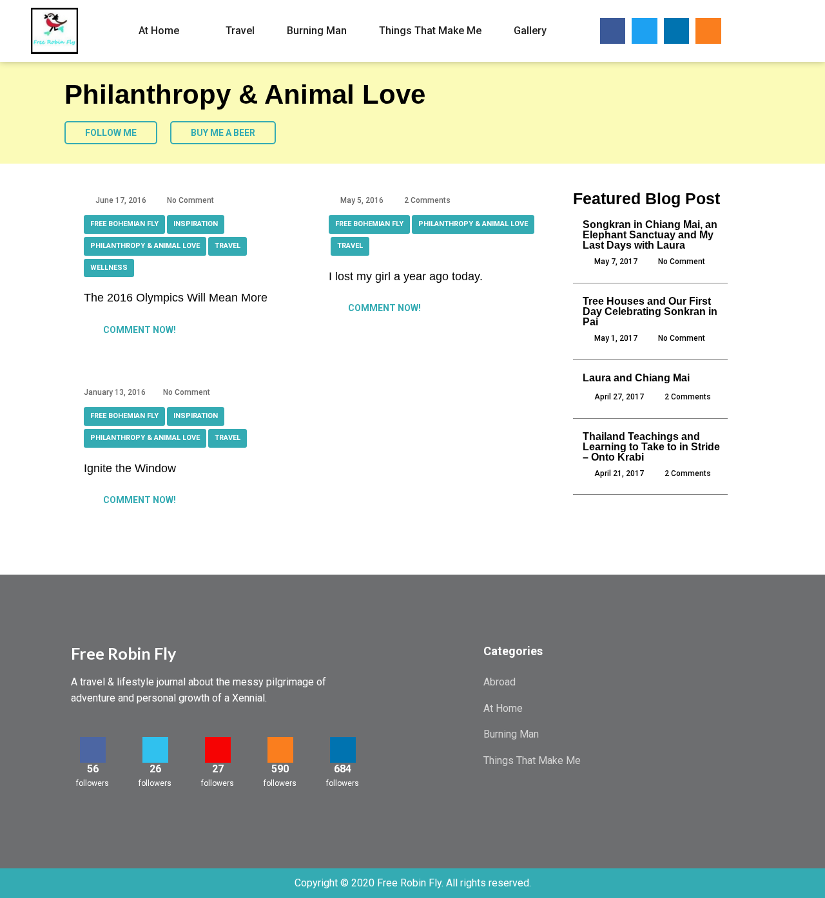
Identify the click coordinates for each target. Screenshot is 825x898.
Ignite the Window (130, 468)
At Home (159, 30)
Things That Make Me (430, 30)
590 (280, 769)
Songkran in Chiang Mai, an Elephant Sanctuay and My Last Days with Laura (650, 235)
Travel (240, 30)
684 (342, 769)
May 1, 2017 (615, 338)
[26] (155, 750)
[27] (218, 750)
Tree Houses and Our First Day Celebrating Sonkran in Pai (650, 311)
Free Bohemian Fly (124, 224)
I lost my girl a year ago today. (406, 276)
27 (218, 769)
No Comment (190, 200)
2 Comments (427, 200)
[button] (758, 31)
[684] (343, 750)
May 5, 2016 (361, 200)
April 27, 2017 (619, 396)
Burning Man (317, 30)
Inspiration (195, 224)
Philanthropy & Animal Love (145, 246)
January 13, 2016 (115, 392)
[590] (280, 750)
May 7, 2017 (615, 261)
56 (93, 769)
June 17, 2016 (120, 200)
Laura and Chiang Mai (636, 377)
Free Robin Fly (123, 653)
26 (155, 769)
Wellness (109, 267)
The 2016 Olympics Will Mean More (175, 297)
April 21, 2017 (619, 473)
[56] (93, 750)
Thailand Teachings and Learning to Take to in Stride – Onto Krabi (651, 447)
